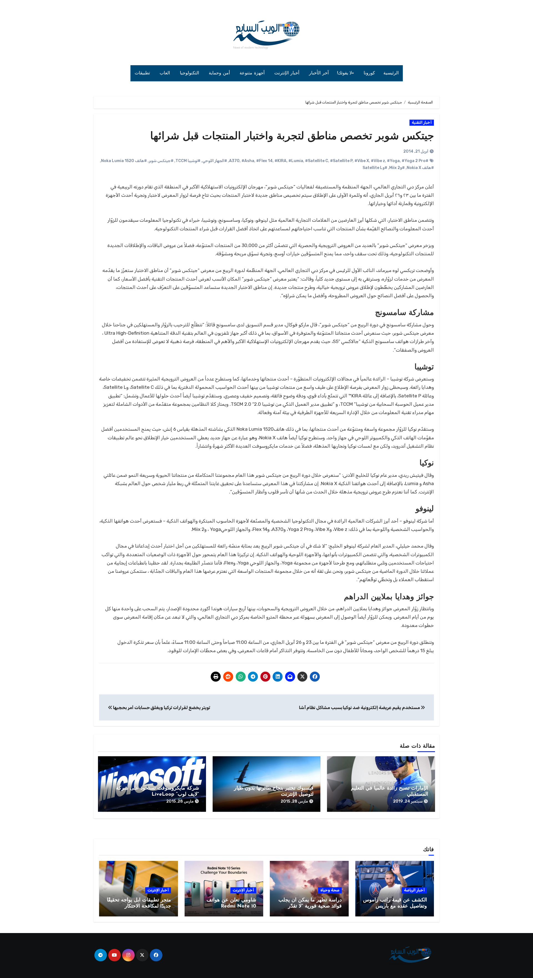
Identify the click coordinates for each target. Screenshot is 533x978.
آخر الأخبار (319, 73)
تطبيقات (143, 73)
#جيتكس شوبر (161, 160)
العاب (166, 73)
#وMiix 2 (397, 167)
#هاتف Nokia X (420, 167)
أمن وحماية (220, 73)
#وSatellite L (375, 167)
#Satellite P (341, 160)
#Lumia (295, 160)
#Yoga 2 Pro (414, 160)
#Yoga (393, 160)
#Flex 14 (264, 160)
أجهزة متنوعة (253, 73)
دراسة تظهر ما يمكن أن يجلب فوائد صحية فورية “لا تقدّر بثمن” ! (310, 906)
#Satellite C (316, 160)
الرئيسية (391, 73)
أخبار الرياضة (414, 890)
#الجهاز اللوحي (214, 160)
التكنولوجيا (190, 73)
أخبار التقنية (422, 122)
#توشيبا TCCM (187, 160)
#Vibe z (378, 160)
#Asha (248, 160)
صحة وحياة (330, 890)
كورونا (369, 73)
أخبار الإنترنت (287, 73)
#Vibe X (362, 160)
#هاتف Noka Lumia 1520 (124, 160)
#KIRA (280, 160)
